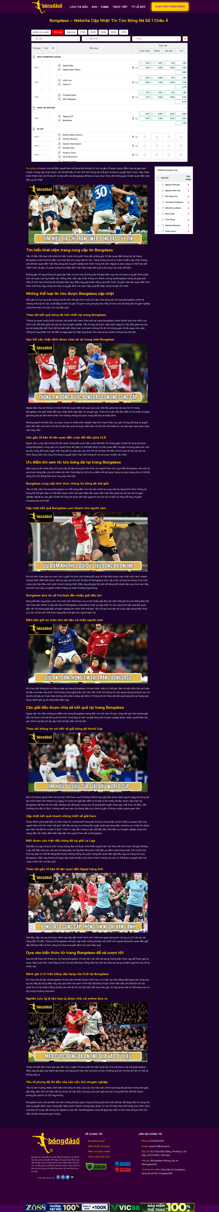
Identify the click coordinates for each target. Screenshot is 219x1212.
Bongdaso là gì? (96, 1140)
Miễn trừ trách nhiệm (99, 1151)
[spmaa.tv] (48, 6)
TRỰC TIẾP (119, 6)
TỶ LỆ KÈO (138, 6)
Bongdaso (31, 168)
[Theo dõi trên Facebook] (58, 1177)
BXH (94, 6)
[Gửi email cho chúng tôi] (72, 1177)
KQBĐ (104, 6)
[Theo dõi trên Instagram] (63, 1177)
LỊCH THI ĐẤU (79, 6)
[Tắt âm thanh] (185, 38)
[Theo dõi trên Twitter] (67, 1177)
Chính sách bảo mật (99, 1156)
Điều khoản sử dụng (99, 1146)
